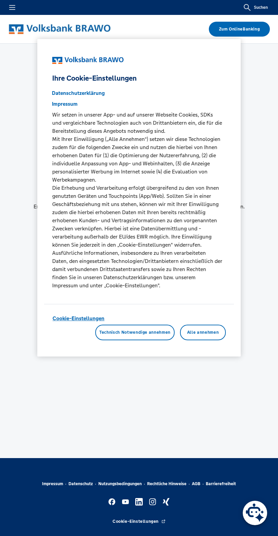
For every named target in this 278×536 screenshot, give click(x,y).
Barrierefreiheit (221, 484)
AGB (196, 484)
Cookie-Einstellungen (78, 318)
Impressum (52, 484)
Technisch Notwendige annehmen (135, 332)
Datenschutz (80, 484)
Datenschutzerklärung (78, 93)
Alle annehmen (203, 332)
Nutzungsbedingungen (120, 484)
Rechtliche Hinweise (166, 484)
